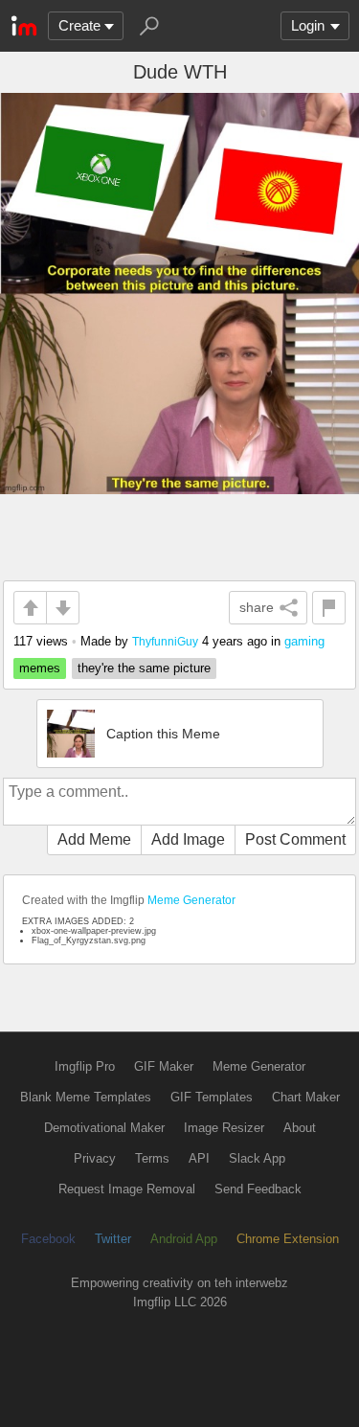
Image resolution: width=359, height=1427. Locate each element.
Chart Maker (306, 1097)
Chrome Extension (287, 1239)
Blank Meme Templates (85, 1097)
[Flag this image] (329, 607)
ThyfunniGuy (165, 641)
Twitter (113, 1239)
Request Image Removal (126, 1189)
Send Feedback (258, 1189)
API (199, 1158)
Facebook (48, 1239)
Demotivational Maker (104, 1128)
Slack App (257, 1158)
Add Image (188, 839)
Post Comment (295, 839)
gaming (304, 641)
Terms (152, 1158)
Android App (183, 1239)
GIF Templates (211, 1097)
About (299, 1128)
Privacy (95, 1158)
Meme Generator (191, 900)
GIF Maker (163, 1066)
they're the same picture (144, 668)
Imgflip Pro (85, 1066)
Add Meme (94, 839)
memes (39, 668)
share (256, 607)
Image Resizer (224, 1128)
